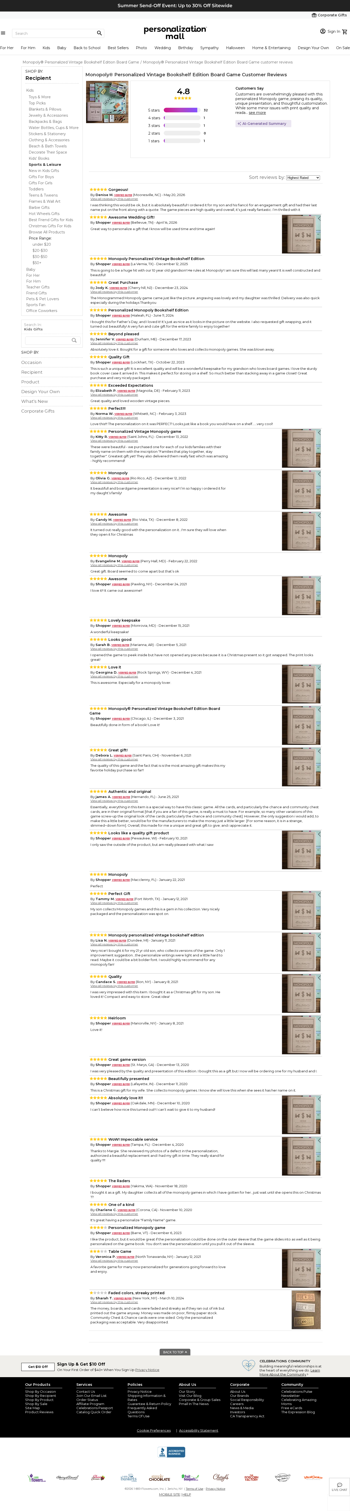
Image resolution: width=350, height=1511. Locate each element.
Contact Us (85, 1391)
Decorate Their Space (48, 152)
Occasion (31, 362)
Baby (61, 48)
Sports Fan (35, 305)
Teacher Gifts (37, 287)
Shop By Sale (36, 1404)
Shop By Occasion (40, 1391)
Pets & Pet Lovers (42, 299)
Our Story (187, 1391)
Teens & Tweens (43, 195)
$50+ (37, 263)
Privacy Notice (147, 1370)
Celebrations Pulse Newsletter (296, 1393)
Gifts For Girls (40, 183)
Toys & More (40, 97)
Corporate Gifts (38, 411)
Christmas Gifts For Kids (50, 226)
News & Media (242, 1408)
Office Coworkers (41, 310)
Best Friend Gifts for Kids (51, 220)
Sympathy (209, 48)
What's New (34, 401)
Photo (141, 48)
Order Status (87, 1400)
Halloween (235, 48)
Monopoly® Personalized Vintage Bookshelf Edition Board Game (163, 75)
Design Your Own (313, 48)
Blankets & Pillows (45, 109)
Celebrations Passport (94, 1408)
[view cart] (345, 31)
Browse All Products (47, 232)
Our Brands (239, 1396)
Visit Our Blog (190, 1396)
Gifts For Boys (41, 177)
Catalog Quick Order (93, 1412)
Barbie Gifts (39, 207)
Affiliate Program (90, 1404)
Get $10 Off (38, 1367)
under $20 (42, 244)
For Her (7, 48)
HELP (186, 1494)
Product (30, 381)
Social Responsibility (247, 1400)
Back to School (87, 48)
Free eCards (291, 1408)
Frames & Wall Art (44, 201)
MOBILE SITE (169, 1494)
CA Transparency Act (247, 1416)
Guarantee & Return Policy (149, 1404)
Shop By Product (39, 1400)
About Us (237, 1391)
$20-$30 (40, 250)
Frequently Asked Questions (142, 1410)
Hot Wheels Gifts (44, 213)
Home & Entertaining (271, 48)
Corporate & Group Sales (199, 1400)
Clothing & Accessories (49, 140)
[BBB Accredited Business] (171, 1457)
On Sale (343, 48)
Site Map (32, 1408)
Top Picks (37, 103)
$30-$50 (40, 256)
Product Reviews (39, 1412)
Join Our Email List (91, 1396)
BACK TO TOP (173, 1352)
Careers (236, 1404)
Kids (46, 48)
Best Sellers (118, 48)
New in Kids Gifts (44, 170)
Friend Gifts (36, 293)
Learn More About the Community (290, 1372)
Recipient (38, 78)
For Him (28, 48)
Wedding (163, 48)
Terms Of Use (139, 1416)
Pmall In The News (194, 1404)
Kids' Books (39, 158)
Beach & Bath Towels (48, 146)
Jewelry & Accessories (48, 115)
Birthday (185, 48)
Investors (237, 1412)
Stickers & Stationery (47, 134)
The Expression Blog (298, 1412)
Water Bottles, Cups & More (54, 127)
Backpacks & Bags (45, 121)
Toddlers (36, 189)
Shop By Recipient (40, 1396)
